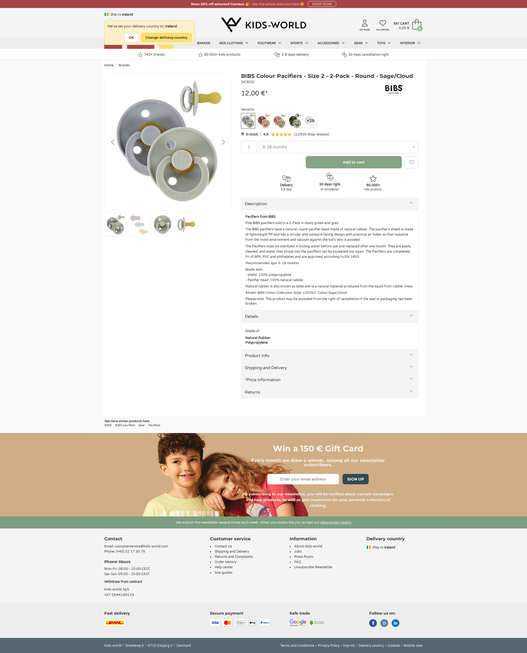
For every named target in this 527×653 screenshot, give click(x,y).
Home (109, 65)
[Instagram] (384, 624)
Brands (203, 43)
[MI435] (264, 120)
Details (251, 316)
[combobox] (339, 147)
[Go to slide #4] (186, 224)
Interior (408, 43)
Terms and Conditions (297, 646)
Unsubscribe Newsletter (313, 567)
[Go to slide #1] (115, 224)
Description (256, 203)
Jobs (298, 551)
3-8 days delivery (295, 54)
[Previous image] (113, 142)
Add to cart (354, 162)
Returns (252, 392)
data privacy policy (335, 522)
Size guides (223, 573)
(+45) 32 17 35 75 (130, 551)
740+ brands (154, 54)
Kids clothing (231, 43)
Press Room (303, 557)
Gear (358, 43)
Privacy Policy (328, 646)
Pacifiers (154, 425)
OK (131, 37)
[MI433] (279, 120)
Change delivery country (166, 37)
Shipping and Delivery (266, 367)
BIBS (107, 425)
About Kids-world (308, 546)
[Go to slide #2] (139, 224)
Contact (113, 538)
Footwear (267, 43)
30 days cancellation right (368, 54)
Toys (381, 43)
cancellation (350, 299)
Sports (297, 43)
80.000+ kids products (222, 54)
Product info (257, 355)
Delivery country (371, 646)
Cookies (394, 646)
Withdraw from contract (123, 582)
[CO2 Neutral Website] (317, 622)
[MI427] (295, 120)
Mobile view (413, 646)
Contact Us (223, 546)
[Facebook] (373, 624)
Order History (225, 562)
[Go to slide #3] (162, 224)
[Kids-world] (263, 25)
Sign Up (355, 479)
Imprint (349, 646)
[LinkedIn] (395, 624)
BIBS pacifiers (125, 425)
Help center (224, 567)
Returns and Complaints (234, 557)
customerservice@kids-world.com (141, 546)
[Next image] (223, 142)
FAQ (297, 562)
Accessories (329, 43)
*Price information (263, 379)
